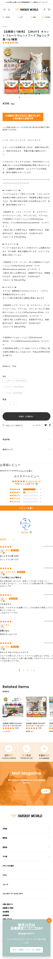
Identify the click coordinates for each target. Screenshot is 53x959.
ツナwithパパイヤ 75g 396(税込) (15, 381)
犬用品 (5, 828)
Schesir (5, 27)
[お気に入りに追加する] (21, 699)
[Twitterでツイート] (46, 425)
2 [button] (23, 670)
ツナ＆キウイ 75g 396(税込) (14, 393)
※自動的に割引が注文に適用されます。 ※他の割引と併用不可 (23, 117)
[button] (15, 489)
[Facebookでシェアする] (50, 425)
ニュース (5, 884)
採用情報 (6, 915)
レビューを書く (25, 470)
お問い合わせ (7, 919)
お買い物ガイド (8, 904)
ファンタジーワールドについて (13, 893)
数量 (4, 399)
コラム (5, 875)
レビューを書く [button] (26, 508)
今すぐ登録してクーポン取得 (26, 949)
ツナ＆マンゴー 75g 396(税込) (14, 387)
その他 (5, 856)
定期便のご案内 (8, 908)
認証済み (25, 532)
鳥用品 (5, 847)
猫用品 (5, 838)
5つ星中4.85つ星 (33, 481)
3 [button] (27, 670)
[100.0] (25, 523)
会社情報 (6, 912)
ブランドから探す (8, 866)
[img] (6, 547)
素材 (4, 376)
